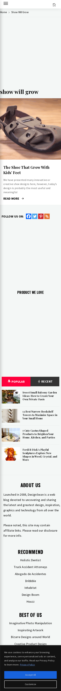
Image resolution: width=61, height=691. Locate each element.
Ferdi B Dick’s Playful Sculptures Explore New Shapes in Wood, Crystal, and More (40, 454)
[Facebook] (28, 216)
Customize (30, 684)
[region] (30, 668)
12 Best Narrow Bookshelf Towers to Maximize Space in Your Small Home (40, 415)
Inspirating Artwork (30, 630)
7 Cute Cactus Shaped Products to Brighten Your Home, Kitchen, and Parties (39, 434)
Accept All (30, 674)
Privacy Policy (27, 664)
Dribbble (30, 581)
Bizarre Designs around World (30, 637)
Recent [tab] (47, 381)
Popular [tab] (18, 382)
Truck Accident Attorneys (30, 567)
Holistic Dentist (30, 560)
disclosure (50, 530)
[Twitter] (34, 216)
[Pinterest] (41, 216)
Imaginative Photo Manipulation (30, 623)
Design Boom (30, 595)
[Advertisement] (30, 53)
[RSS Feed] (47, 216)
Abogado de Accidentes (30, 574)
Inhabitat (30, 588)
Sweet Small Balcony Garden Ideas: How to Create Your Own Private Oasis (40, 396)
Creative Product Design (30, 644)
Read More (30, 129)
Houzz (30, 601)
